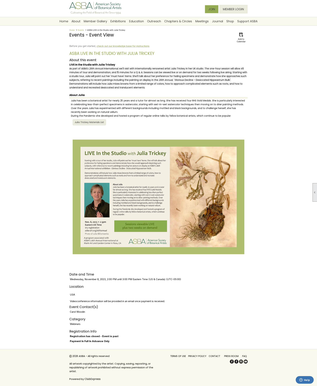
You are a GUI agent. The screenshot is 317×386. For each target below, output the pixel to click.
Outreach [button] (154, 21)
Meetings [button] (202, 21)
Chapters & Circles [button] (178, 21)
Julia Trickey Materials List (89, 122)
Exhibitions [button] (118, 21)
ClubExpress (93, 379)
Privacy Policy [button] (197, 356)
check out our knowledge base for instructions (123, 46)
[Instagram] (241, 363)
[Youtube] (246, 363)
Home (63, 21)
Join (211, 9)
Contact (214, 356)
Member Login (233, 9)
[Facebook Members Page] (236, 363)
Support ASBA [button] (247, 21)
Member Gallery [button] (95, 21)
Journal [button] (217, 21)
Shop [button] (230, 21)
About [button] (75, 21)
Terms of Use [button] (178, 356)
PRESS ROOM (231, 356)
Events (81, 30)
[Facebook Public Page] (232, 363)
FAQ (244, 356)
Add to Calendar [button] (241, 37)
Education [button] (136, 21)
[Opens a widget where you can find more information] (305, 380)
